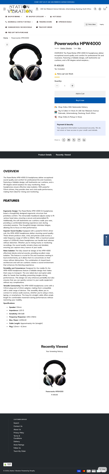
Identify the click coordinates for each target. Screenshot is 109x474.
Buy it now (80, 100)
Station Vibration (66, 48)
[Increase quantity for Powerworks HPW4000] (72, 85)
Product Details (45, 154)
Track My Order (20, 451)
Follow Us (17, 448)
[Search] (95, 9)
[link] (62, 9)
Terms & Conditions (18, 437)
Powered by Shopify (28, 471)
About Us (17, 429)
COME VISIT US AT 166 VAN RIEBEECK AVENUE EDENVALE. (54, 2)
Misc (79, 48)
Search (16, 423)
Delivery (17, 441)
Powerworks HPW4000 (20, 38)
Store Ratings (19, 445)
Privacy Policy (19, 433)
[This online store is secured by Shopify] (7, 464)
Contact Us (18, 426)
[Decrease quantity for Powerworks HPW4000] (57, 85)
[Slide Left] (32, 2)
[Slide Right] (76, 2)
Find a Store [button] (92, 24)
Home (5, 38)
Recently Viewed (63, 154)
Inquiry (102, 24)
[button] (95, 9)
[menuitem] (20, 423)
